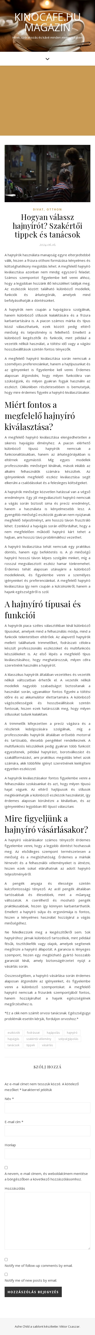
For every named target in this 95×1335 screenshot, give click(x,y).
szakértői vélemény (38, 1039)
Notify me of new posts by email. (31, 1280)
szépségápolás (68, 1039)
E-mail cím (14, 1121)
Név (9, 1098)
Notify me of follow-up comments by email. (39, 1265)
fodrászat (33, 1033)
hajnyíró (72, 1033)
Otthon (54, 209)
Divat (38, 209)
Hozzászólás (15, 1188)
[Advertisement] (47, 100)
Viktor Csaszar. (69, 1326)
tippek (31, 1045)
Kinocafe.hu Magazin (47, 22)
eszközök (14, 1033)
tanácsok (13, 1045)
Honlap (10, 1145)
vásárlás (47, 1045)
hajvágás (13, 1039)
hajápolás (53, 1033)
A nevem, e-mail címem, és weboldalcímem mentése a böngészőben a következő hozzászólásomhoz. (46, 1176)
